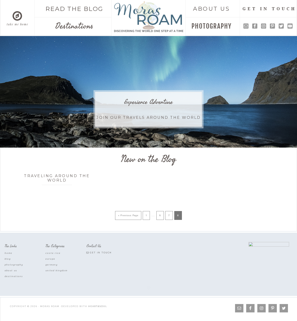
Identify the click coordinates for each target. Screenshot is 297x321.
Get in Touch (101, 252)
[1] (293, 141)
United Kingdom (56, 270)
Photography (14, 264)
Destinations (14, 276)
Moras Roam (149, 17)
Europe (50, 259)
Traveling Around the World (57, 178)
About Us (11, 270)
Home (8, 253)
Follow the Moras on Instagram (152, 277)
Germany (51, 264)
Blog (8, 259)
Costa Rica (52, 253)
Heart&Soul (97, 306)
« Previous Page (128, 215)
